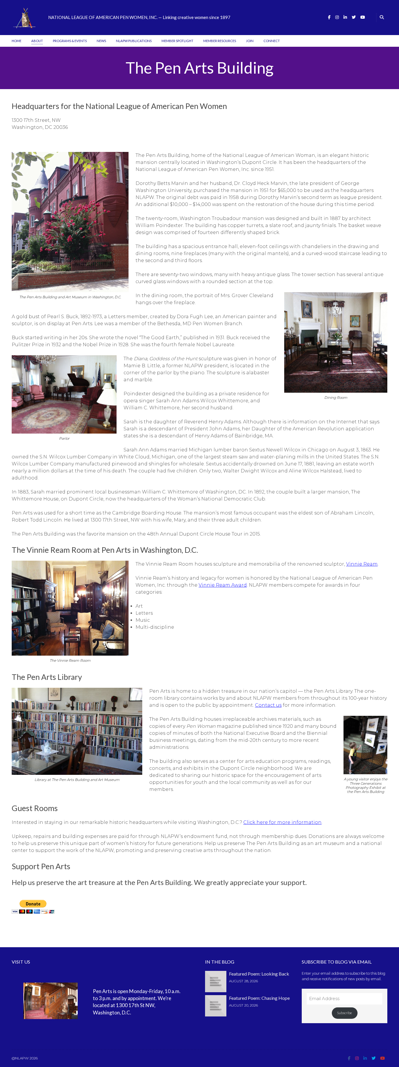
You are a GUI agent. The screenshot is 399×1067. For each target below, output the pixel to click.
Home (16, 41)
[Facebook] (329, 17)
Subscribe (344, 1013)
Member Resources (219, 41)
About (37, 41)
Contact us (268, 705)
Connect (271, 41)
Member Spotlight (177, 41)
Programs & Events (70, 41)
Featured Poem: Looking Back (259, 973)
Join (250, 41)
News (101, 41)
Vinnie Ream (362, 564)
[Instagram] (337, 17)
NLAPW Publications (134, 41)
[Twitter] (353, 17)
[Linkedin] (345, 17)
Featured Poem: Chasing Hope (259, 998)
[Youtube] (362, 17)
